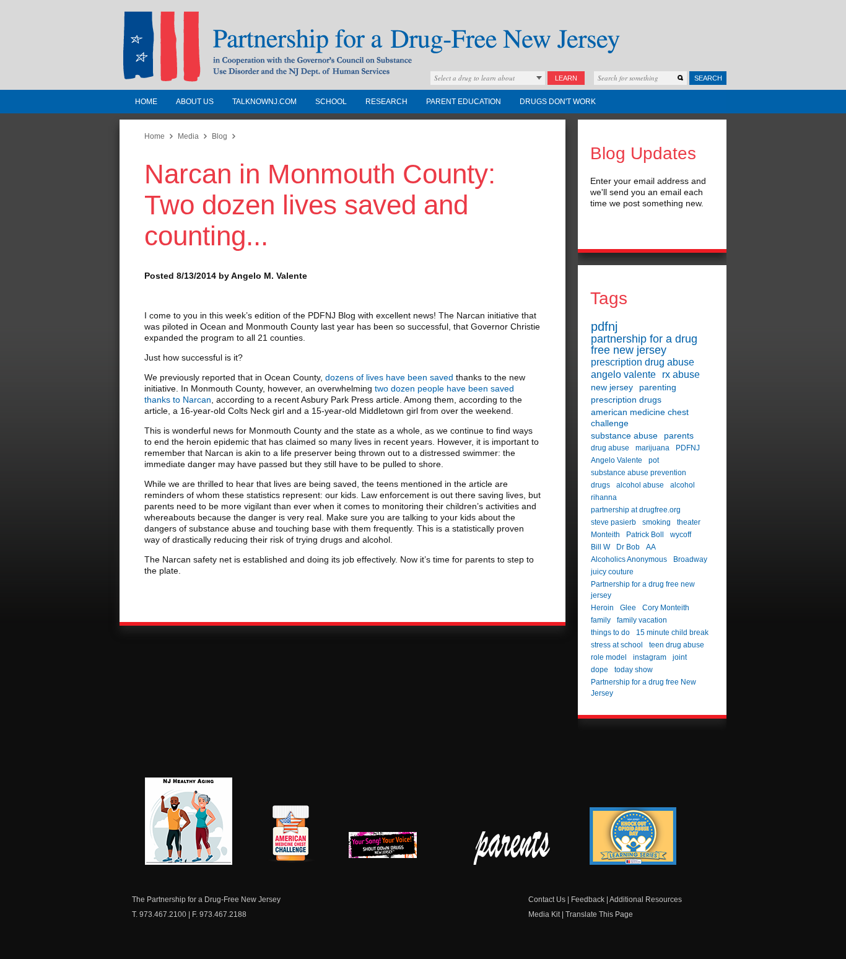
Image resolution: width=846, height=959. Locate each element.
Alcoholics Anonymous (629, 559)
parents (679, 435)
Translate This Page (599, 914)
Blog (219, 136)
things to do (610, 632)
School (331, 101)
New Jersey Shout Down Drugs (392, 848)
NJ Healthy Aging (188, 821)
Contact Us (546, 899)
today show (633, 669)
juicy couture (612, 571)
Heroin (602, 607)
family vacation (642, 620)
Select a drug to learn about (474, 77)
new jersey (612, 387)
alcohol (682, 485)
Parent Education (463, 101)
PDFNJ (688, 448)
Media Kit (544, 914)
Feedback (587, 899)
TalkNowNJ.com (264, 101)
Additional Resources (645, 899)
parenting (657, 387)
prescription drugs (626, 400)
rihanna (604, 497)
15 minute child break (672, 632)
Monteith (605, 534)
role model (609, 657)
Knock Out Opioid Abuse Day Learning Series (633, 836)
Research (386, 101)
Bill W (600, 547)
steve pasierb (613, 522)
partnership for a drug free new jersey (644, 344)
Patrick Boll (645, 534)
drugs (600, 485)
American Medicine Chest (290, 835)
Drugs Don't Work (558, 101)
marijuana (652, 448)
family (601, 620)
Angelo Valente (616, 460)
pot (653, 460)
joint (680, 657)
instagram (649, 657)
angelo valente (623, 374)
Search (708, 78)
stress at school (617, 645)
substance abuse (624, 435)
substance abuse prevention (638, 472)
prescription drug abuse (642, 362)
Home (146, 101)
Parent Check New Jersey (512, 848)
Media (188, 136)
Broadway (690, 559)
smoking (656, 522)
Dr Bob (628, 547)
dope (599, 669)
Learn (566, 78)
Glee (628, 607)
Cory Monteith (665, 607)
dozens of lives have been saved (390, 377)
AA (651, 547)
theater (688, 522)
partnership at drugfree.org (636, 510)
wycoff (680, 534)
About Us (195, 101)
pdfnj (604, 326)
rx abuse (681, 374)
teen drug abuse (676, 645)
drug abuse (610, 448)
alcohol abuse (640, 485)
